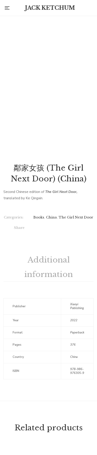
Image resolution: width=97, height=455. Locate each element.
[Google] (54, 228)
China (51, 217)
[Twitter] (45, 228)
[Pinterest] (82, 228)
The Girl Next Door (76, 217)
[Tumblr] (73, 228)
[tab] (48, 267)
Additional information (48, 267)
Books (38, 217)
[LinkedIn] (63, 228)
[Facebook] (36, 228)
